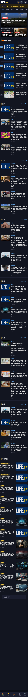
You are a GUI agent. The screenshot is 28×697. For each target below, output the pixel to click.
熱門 (14, 694)
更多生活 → (24, 160)
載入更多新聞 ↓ (7, 597)
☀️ (18, 2)
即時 (8, 694)
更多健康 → (24, 219)
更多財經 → (24, 281)
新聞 (7, 9)
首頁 (3, 9)
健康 (17, 9)
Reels (20, 695)
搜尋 (25, 694)
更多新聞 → (24, 103)
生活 (12, 9)
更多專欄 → (24, 404)
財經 (21, 9)
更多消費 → (24, 337)
